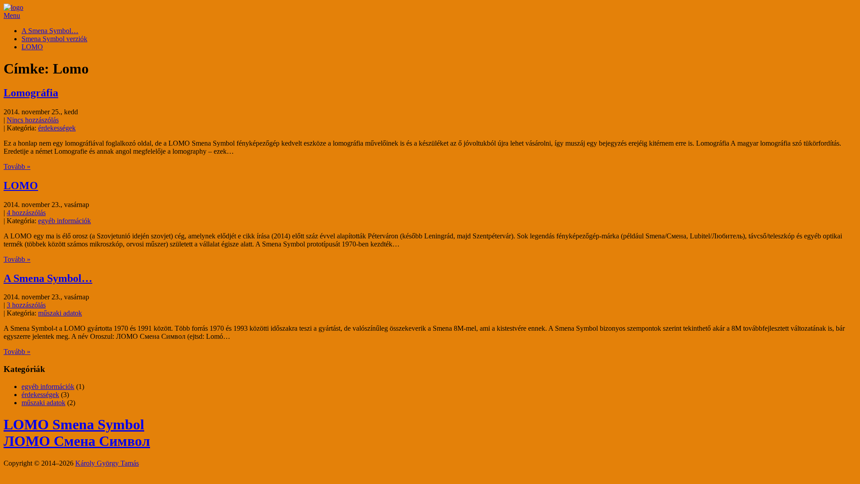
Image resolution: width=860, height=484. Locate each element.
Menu (12, 15)
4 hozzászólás (26, 212)
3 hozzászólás (26, 305)
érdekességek (57, 128)
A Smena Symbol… (50, 31)
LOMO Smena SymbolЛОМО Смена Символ (77, 432)
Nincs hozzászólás (33, 120)
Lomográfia (31, 93)
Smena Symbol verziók (54, 39)
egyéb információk (64, 221)
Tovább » (17, 166)
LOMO (32, 47)
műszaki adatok (60, 313)
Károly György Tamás (107, 463)
